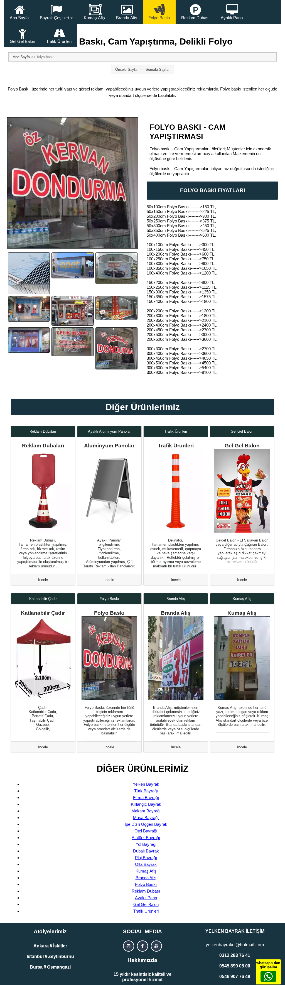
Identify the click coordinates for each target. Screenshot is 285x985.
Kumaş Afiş (94, 17)
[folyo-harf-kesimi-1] (72, 341)
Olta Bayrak (146, 864)
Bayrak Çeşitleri (54, 17)
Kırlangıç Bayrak (146, 804)
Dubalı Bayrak (146, 851)
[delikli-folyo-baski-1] (29, 273)
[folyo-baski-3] (116, 308)
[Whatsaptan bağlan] (268, 976)
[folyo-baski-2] (72, 311)
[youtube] (156, 946)
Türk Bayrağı (146, 790)
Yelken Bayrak (146, 784)
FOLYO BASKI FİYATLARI (212, 190)
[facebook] (142, 946)
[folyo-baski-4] (29, 340)
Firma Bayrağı (146, 797)
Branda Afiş (126, 17)
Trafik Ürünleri (59, 41)
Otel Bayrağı (145, 831)
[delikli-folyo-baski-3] (116, 268)
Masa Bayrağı (146, 817)
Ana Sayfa (19, 17)
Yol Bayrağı (146, 844)
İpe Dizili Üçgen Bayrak (146, 824)
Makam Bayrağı (146, 810)
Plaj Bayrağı (146, 857)
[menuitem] (19, 12)
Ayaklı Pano (232, 17)
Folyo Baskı (159, 17)
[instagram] (128, 946)
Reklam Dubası (195, 17)
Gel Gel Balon (22, 41)
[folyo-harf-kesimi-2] (116, 348)
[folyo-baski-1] (29, 308)
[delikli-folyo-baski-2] (72, 265)
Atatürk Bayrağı (146, 837)
